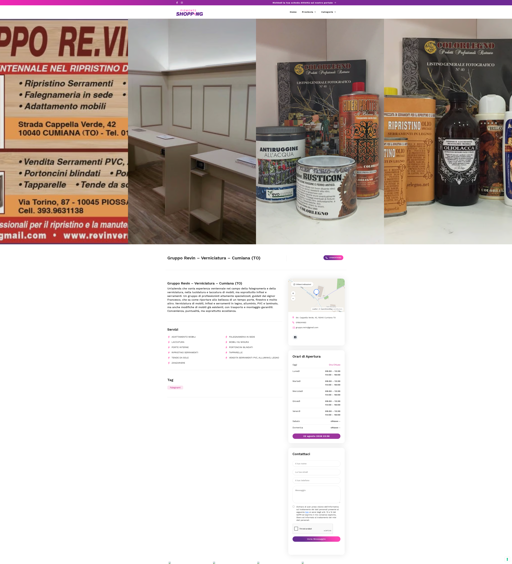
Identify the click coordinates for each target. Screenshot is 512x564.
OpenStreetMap (327, 309)
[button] (293, 293)
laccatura (178, 342)
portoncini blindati (241, 347)
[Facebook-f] (177, 3)
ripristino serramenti (185, 352)
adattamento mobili (184, 337)
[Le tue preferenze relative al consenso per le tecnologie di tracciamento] (507, 559)
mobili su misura (239, 342)
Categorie (327, 12)
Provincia (307, 12)
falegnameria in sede (242, 337)
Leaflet (314, 309)
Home (293, 12)
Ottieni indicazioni (303, 284)
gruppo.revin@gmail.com (307, 327)
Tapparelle (236, 352)
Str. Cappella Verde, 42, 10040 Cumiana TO (316, 317)
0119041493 (335, 257)
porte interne (180, 347)
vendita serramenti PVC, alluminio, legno (254, 357)
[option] (64, 131)
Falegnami (175, 387)
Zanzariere (178, 363)
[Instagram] (182, 3)
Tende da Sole (180, 357)
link (307, 512)
